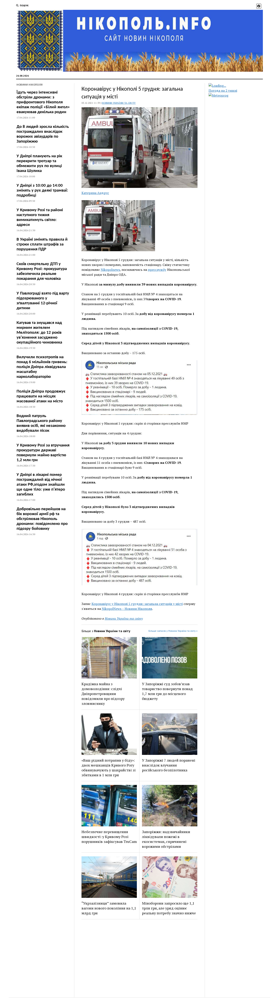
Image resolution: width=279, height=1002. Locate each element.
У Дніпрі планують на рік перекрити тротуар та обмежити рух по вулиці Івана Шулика (39, 163)
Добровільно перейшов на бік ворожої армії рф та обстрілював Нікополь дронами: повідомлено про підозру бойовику (42, 519)
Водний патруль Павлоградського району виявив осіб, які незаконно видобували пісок (41, 423)
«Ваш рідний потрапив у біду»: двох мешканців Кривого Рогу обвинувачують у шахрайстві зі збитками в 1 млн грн (108, 767)
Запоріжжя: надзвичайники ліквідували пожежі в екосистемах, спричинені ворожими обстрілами (166, 839)
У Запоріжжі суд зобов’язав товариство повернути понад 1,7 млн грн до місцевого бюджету (167, 691)
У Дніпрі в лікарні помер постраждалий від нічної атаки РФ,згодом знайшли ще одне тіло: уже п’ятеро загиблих (41, 485)
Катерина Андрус (95, 193)
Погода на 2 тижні (223, 90)
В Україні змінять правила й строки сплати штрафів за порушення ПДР (42, 244)
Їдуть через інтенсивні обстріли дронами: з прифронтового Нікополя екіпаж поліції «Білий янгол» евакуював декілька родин (43, 102)
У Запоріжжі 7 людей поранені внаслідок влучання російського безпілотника (168, 765)
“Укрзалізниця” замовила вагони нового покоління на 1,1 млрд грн (108, 908)
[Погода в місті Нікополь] (239, 85)
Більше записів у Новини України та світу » (173, 630)
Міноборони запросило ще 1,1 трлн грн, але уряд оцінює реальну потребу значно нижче (169, 908)
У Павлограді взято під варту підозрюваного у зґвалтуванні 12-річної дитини (43, 300)
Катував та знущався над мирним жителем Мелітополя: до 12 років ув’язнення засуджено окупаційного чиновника (39, 333)
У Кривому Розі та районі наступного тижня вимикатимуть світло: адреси (40, 217)
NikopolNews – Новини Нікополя (127, 608)
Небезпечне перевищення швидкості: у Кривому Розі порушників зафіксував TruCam (109, 836)
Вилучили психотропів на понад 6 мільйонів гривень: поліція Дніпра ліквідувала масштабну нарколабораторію (42, 367)
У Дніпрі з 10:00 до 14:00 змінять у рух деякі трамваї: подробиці (42, 190)
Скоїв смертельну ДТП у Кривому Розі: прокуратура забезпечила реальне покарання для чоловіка (42, 271)
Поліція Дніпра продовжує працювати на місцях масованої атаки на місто (41, 396)
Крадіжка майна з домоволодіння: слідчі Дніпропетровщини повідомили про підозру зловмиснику (103, 693)
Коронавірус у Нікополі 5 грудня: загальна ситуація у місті (137, 603)
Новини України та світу (119, 102)
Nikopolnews (110, 269)
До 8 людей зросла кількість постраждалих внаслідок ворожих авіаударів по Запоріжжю (43, 134)
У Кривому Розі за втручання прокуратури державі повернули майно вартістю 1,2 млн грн (43, 452)
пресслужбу (157, 269)
